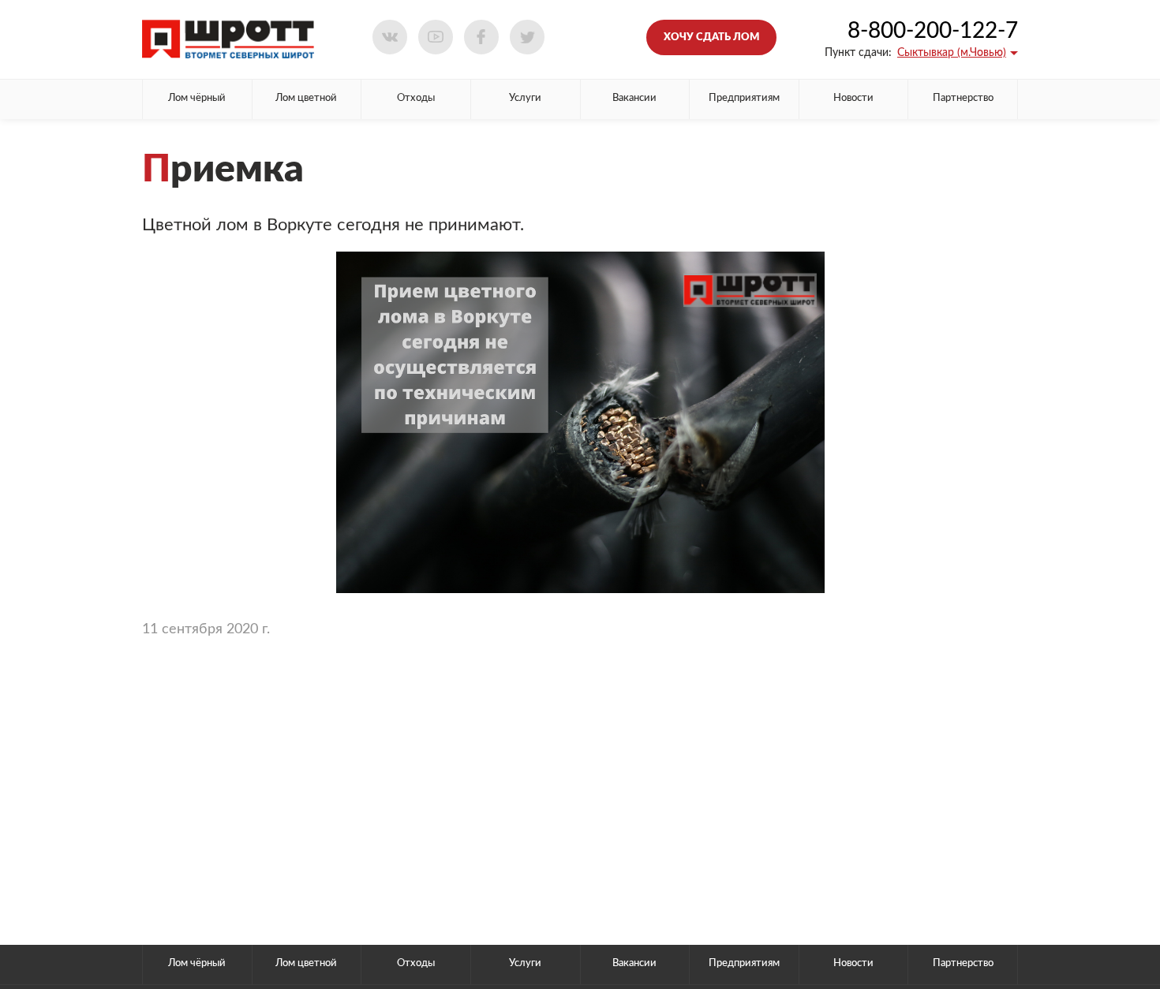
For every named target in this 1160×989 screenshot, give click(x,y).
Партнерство (963, 98)
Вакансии (634, 98)
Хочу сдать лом (711, 37)
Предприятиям (744, 98)
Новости (853, 98)
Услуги (525, 98)
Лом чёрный (197, 98)
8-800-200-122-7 (933, 31)
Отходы (416, 98)
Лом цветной (306, 98)
